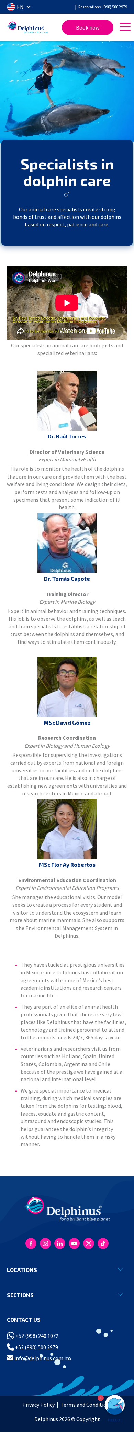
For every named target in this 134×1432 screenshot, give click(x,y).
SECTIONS (20, 1294)
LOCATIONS (22, 1269)
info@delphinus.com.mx (42, 1358)
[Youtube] (74, 1243)
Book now (87, 27)
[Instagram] (45, 1243)
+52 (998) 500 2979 (36, 1347)
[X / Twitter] (88, 1243)
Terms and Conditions (86, 1404)
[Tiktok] (103, 1243)
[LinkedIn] (59, 1243)
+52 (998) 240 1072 (36, 1335)
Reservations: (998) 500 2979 (102, 6)
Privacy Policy (38, 1404)
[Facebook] (30, 1243)
